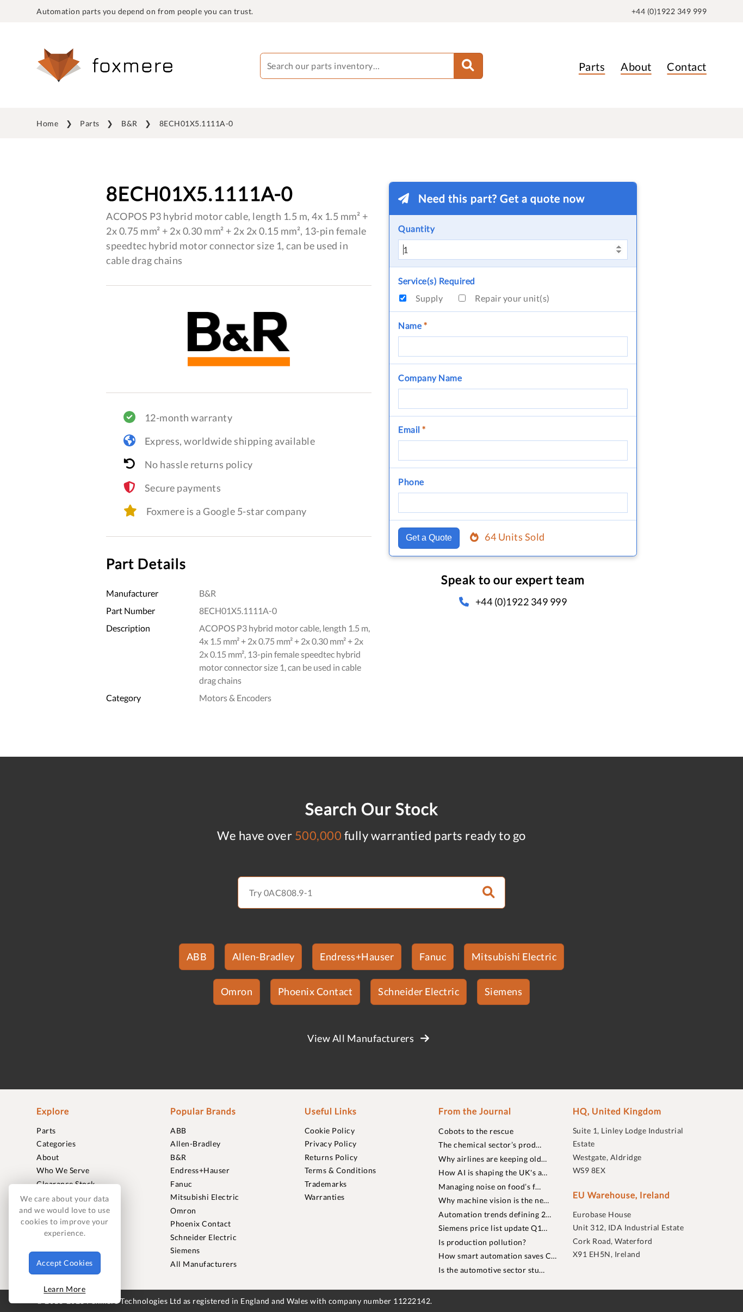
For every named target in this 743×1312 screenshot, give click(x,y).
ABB (197, 956)
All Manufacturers (203, 1263)
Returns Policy (331, 1157)
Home (47, 123)
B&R (129, 123)
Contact (687, 66)
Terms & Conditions (340, 1170)
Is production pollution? (482, 1242)
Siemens (504, 991)
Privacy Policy (331, 1143)
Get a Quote (429, 537)
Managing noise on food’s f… (489, 1186)
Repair (512, 298)
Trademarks (326, 1183)
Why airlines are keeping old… (492, 1158)
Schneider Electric (418, 991)
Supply (429, 298)
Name (412, 325)
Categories (56, 1143)
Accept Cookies (64, 1262)
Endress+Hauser (357, 956)
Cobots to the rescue (475, 1131)
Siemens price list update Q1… (493, 1228)
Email (412, 429)
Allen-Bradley (263, 956)
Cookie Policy (330, 1130)
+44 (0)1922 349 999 (669, 11)
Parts (592, 66)
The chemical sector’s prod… (490, 1144)
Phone (411, 481)
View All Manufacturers (361, 1038)
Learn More (64, 1288)
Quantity (416, 228)
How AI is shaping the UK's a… (493, 1172)
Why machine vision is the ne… (493, 1200)
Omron (237, 991)
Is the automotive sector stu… (491, 1269)
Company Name (430, 377)
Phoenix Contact (315, 991)
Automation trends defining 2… (495, 1214)
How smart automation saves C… (497, 1255)
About (636, 66)
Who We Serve (62, 1170)
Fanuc (433, 956)
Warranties (325, 1196)
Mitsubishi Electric (514, 956)
